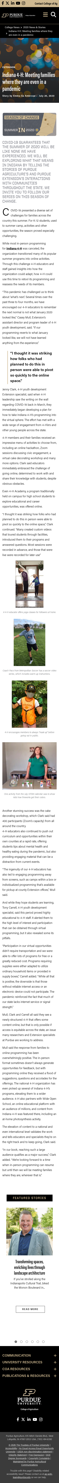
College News (12, 27)
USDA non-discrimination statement (34, 1452)
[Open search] (53, 15)
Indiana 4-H (14, 248)
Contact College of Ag (46, 3)
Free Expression (36, 1455)
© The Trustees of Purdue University (29, 1445)
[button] (16, 1342)
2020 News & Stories (34, 27)
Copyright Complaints (39, 1458)
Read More (30, 1309)
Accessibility (11, 1448)
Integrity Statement (18, 1455)
